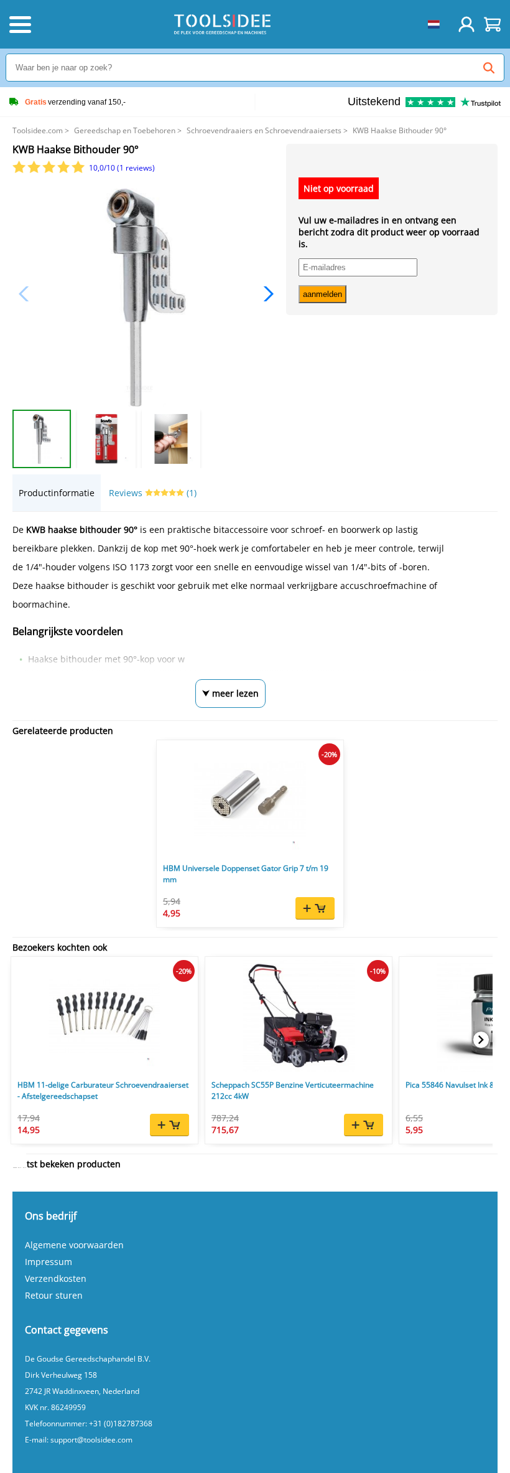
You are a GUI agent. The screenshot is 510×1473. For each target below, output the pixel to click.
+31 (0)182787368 (120, 1423)
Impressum (48, 1262)
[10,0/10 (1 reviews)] (49, 170)
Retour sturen (54, 1295)
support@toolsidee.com (91, 1439)
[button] (265, 293)
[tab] (56, 492)
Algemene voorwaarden (74, 1245)
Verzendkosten (55, 1278)
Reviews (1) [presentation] (153, 493)
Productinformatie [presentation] (57, 493)
